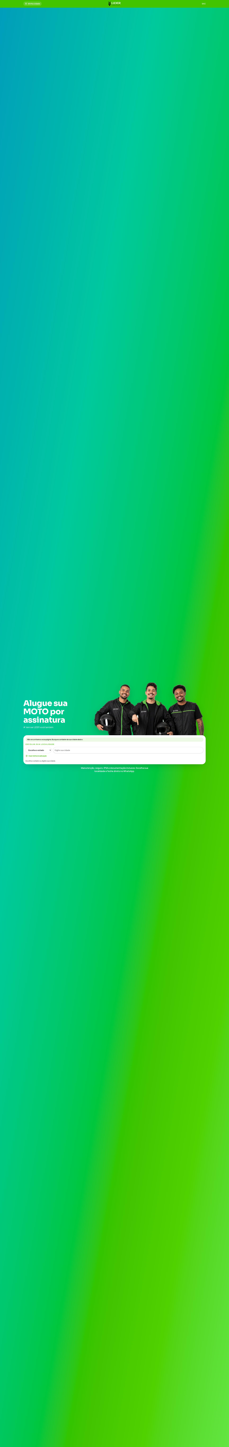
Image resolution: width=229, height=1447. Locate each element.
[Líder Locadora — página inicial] (114, 4)
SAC (204, 3)
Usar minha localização (37, 756)
